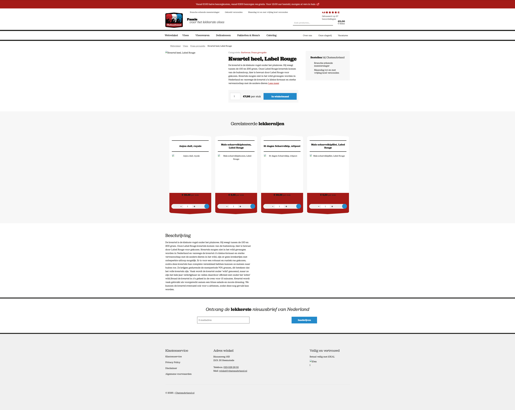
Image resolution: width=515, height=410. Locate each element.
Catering (271, 35)
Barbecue (245, 52)
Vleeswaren (202, 35)
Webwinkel (171, 35)
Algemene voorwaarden (178, 374)
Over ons (307, 35)
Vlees (185, 35)
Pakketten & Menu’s (248, 35)
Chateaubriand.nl (184, 392)
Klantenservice (173, 356)
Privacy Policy (172, 362)
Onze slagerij (325, 35)
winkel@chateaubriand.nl (233, 370)
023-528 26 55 (231, 367)
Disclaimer (171, 368)
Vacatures (343, 35)
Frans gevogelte (197, 45)
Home (166, 46)
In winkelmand (280, 96)
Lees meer (273, 83)
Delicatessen (223, 35)
